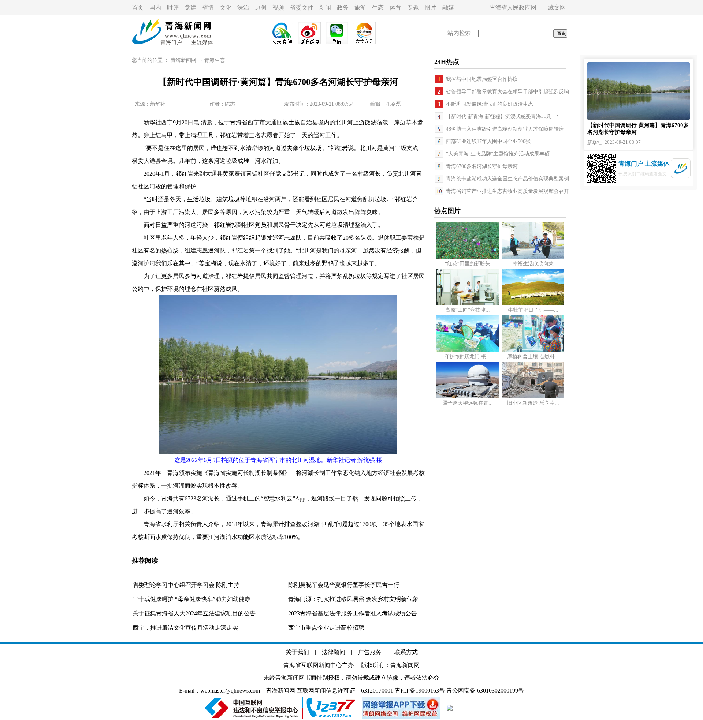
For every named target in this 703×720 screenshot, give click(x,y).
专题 (413, 7)
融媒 (448, 7)
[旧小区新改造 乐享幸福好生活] (533, 397)
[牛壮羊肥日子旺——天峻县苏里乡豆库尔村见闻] (533, 304)
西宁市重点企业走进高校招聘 (326, 628)
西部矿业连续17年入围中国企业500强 (488, 141)
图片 (430, 7)
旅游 (360, 7)
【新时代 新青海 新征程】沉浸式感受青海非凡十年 (504, 116)
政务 (343, 7)
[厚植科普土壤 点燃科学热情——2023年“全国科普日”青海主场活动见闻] (533, 350)
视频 (278, 7)
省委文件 (301, 7)
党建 (190, 7)
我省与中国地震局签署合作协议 (482, 79)
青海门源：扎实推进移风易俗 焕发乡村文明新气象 (353, 599)
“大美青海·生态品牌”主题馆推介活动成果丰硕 (498, 154)
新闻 (325, 7)
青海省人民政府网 (513, 7)
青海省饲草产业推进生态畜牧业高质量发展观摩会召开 (507, 191)
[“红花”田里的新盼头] (467, 257)
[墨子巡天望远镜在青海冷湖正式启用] (467, 397)
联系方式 (406, 652)
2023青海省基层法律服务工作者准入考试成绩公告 (352, 613)
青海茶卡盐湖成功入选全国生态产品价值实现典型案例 (507, 178)
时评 (173, 7)
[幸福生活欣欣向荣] (533, 257)
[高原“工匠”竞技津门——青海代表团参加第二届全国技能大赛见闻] (467, 304)
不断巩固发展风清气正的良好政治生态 (489, 104)
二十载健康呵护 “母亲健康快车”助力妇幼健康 (191, 599)
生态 (378, 7)
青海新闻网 (183, 60)
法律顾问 (333, 652)
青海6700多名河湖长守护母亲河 (482, 166)
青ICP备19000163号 (420, 690)
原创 (261, 7)
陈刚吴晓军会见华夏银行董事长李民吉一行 (343, 585)
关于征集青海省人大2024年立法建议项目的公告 (194, 613)
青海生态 (214, 60)
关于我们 (297, 652)
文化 (225, 7)
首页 (138, 7)
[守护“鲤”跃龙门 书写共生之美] (467, 350)
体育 (395, 7)
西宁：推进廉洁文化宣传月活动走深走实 (185, 628)
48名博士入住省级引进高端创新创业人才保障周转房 (505, 129)
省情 (208, 7)
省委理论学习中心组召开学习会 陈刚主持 (186, 585)
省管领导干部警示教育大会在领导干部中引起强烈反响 (507, 91)
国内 (155, 7)
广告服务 (370, 652)
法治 (243, 7)
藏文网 (557, 7)
